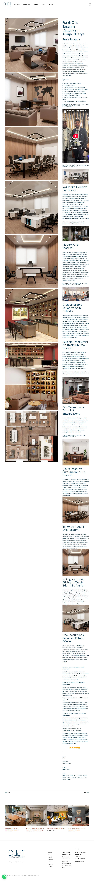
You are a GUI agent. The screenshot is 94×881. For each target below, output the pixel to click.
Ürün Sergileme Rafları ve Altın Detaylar (74, 87)
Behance (50, 866)
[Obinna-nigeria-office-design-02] (31, 99)
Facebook (50, 864)
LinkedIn (50, 857)
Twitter (50, 862)
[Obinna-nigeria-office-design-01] (31, 45)
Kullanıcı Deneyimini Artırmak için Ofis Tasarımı (76, 89)
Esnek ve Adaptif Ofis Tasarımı (72, 95)
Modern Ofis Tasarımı (69, 85)
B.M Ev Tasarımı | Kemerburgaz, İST (66, 853)
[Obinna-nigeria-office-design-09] (31, 436)
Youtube (50, 852)
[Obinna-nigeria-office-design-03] (31, 153)
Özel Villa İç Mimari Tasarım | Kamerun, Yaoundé (77, 829)
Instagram (50, 855)
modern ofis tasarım (71, 777)
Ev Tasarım (8, 831)
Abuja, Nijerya (65, 769)
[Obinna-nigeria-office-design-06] (31, 315)
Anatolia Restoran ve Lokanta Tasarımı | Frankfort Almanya (35, 829)
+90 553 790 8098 (80, 859)
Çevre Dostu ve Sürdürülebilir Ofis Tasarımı (75, 93)
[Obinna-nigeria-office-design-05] (31, 261)
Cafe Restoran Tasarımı (33, 831)
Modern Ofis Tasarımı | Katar (56, 828)
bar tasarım (70, 775)
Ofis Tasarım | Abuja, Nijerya (67, 866)
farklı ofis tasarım (78, 775)
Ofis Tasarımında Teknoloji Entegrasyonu (74, 91)
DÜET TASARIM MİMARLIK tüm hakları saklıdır (26, 875)
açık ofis (65, 775)
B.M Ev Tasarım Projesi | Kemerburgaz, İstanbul (12, 829)
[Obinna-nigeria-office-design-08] (31, 389)
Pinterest (50, 859)
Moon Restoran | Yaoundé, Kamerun (66, 858)
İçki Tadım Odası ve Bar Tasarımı (72, 83)
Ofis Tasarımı (66, 763)
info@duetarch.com (80, 861)
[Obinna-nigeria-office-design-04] (31, 207)
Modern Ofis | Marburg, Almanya (66, 862)
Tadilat (68, 779)
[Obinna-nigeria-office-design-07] (31, 355)
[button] (4, 877)
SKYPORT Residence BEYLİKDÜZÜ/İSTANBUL (80, 854)
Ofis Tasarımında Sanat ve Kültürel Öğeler (75, 101)
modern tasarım (80, 777)
